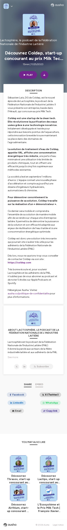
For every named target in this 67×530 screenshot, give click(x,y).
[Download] (44, 75)
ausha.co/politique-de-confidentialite (28, 293)
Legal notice (58, 525)
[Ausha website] (57, 5)
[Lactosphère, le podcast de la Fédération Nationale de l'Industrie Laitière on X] (16, 366)
